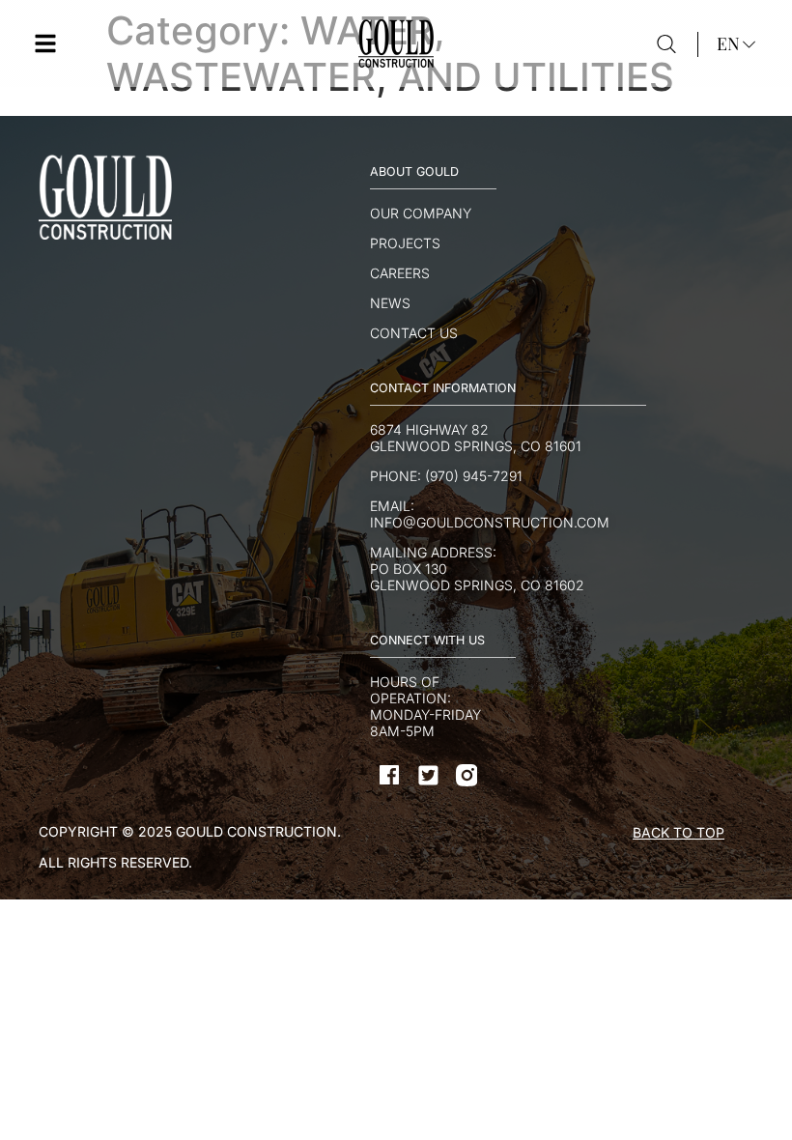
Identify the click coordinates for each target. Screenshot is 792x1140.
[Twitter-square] (428, 774)
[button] (45, 43)
